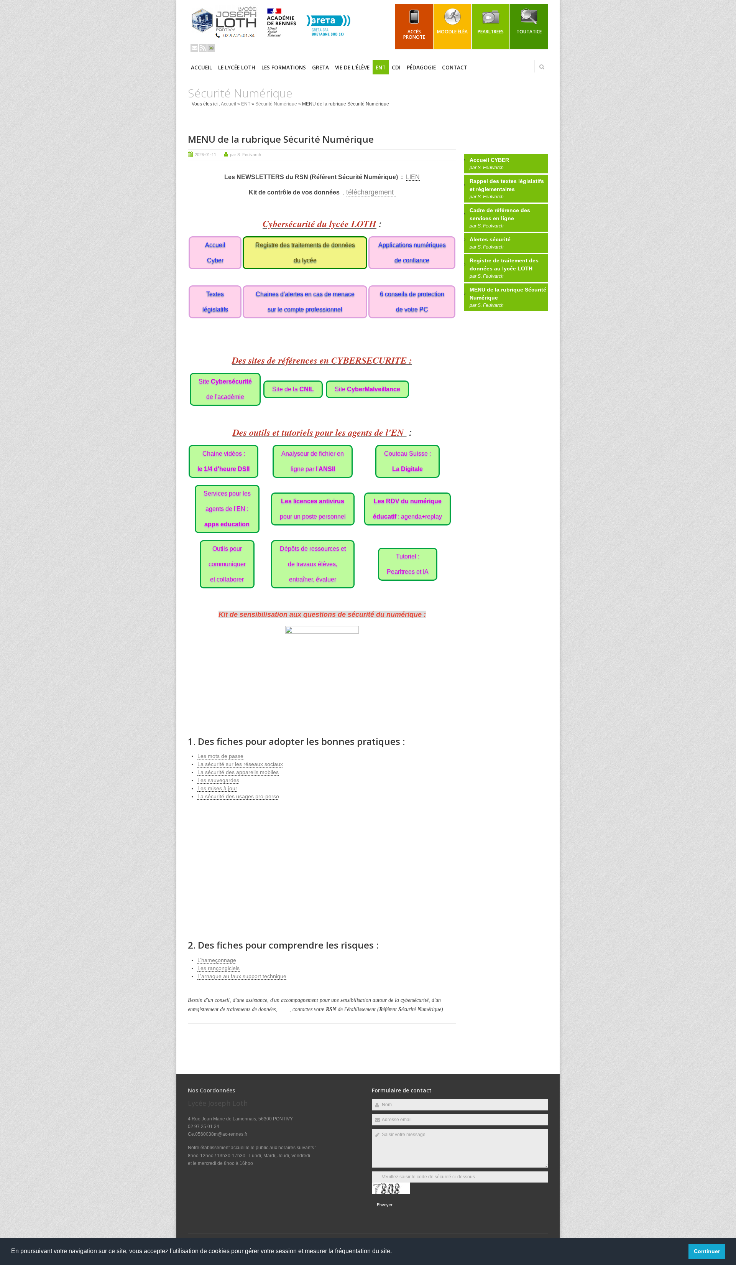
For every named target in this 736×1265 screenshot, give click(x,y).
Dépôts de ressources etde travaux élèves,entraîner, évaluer (313, 564)
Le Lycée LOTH (236, 67)
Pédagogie (421, 67)
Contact (454, 67)
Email (194, 48)
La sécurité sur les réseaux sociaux (240, 764)
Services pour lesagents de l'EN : (227, 508)
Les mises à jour (217, 788)
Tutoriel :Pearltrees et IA (408, 564)
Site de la (293, 389)
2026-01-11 (205, 154)
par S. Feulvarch (245, 154)
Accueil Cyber (215, 253)
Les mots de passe (220, 756)
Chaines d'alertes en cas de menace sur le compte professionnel (305, 302)
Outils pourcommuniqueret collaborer (227, 564)
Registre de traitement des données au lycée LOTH (504, 264)
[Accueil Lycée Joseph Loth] (274, 40)
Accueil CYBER (489, 160)
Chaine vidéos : (223, 461)
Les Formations (283, 67)
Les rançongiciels (218, 968)
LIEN (413, 177)
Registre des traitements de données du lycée (305, 253)
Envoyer (385, 1204)
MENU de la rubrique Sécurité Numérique (281, 139)
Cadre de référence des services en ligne (500, 214)
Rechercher (541, 66)
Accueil (201, 67)
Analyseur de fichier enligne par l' (312, 461)
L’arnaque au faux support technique (241, 976)
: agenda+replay (407, 509)
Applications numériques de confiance (412, 253)
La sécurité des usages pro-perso (238, 796)
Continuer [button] (707, 1251)
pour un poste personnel (313, 509)
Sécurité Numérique (276, 104)
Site (367, 389)
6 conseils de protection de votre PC (412, 302)
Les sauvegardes (218, 780)
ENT (381, 67)
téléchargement (371, 192)
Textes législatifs (215, 302)
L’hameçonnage (216, 960)
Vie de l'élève (352, 67)
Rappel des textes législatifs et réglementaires (507, 185)
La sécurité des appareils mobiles (238, 772)
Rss (203, 48)
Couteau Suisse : (407, 461)
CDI (396, 67)
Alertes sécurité (490, 239)
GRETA (320, 67)
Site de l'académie (225, 389)
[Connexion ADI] (211, 48)
